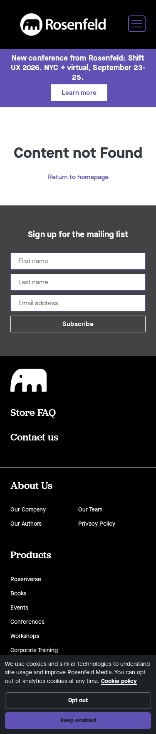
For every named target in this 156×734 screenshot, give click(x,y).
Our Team (90, 510)
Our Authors (26, 524)
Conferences (27, 622)
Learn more (79, 92)
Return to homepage (78, 176)
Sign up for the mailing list (78, 234)
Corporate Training (34, 650)
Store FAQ (33, 412)
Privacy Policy (96, 524)
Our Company (28, 510)
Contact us (34, 436)
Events (19, 608)
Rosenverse (25, 579)
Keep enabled (78, 720)
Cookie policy (119, 681)
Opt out (78, 700)
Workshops (24, 636)
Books (18, 593)
